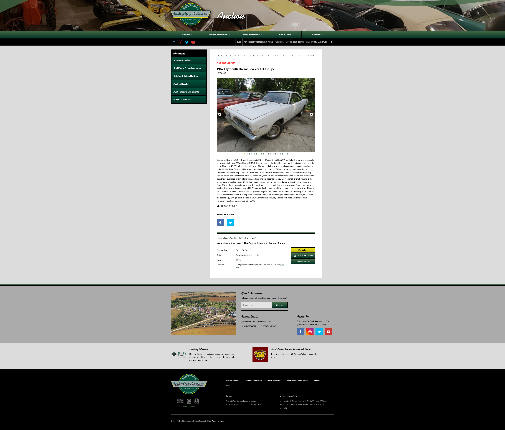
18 (285, 153)
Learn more (202, 360)
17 (282, 153)
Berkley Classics (198, 349)
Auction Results (180, 84)
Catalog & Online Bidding (185, 76)
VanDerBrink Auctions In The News (290, 42)
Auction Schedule (182, 60)
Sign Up (279, 305)
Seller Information (253, 34)
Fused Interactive (218, 421)
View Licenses (189, 406)
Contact (317, 34)
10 (266, 153)
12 (270, 153)
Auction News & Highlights (186, 91)
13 (273, 153)
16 (280, 153)
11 (268, 153)
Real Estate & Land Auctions (187, 68)
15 (277, 153)
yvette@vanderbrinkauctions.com (256, 321)
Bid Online (302, 250)
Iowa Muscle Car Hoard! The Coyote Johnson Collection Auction (264, 56)
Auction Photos (297, 56)
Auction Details (303, 261)
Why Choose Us (274, 380)
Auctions (187, 34)
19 (287, 153)
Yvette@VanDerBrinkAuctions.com (241, 401)
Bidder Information (220, 34)
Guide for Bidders (182, 99)
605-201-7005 (269, 326)
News (228, 386)
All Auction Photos (303, 255)
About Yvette (285, 34)
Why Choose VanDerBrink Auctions (258, 42)
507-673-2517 (249, 326)
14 (275, 153)
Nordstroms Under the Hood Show (291, 349)
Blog (239, 42)
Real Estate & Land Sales (316, 42)
